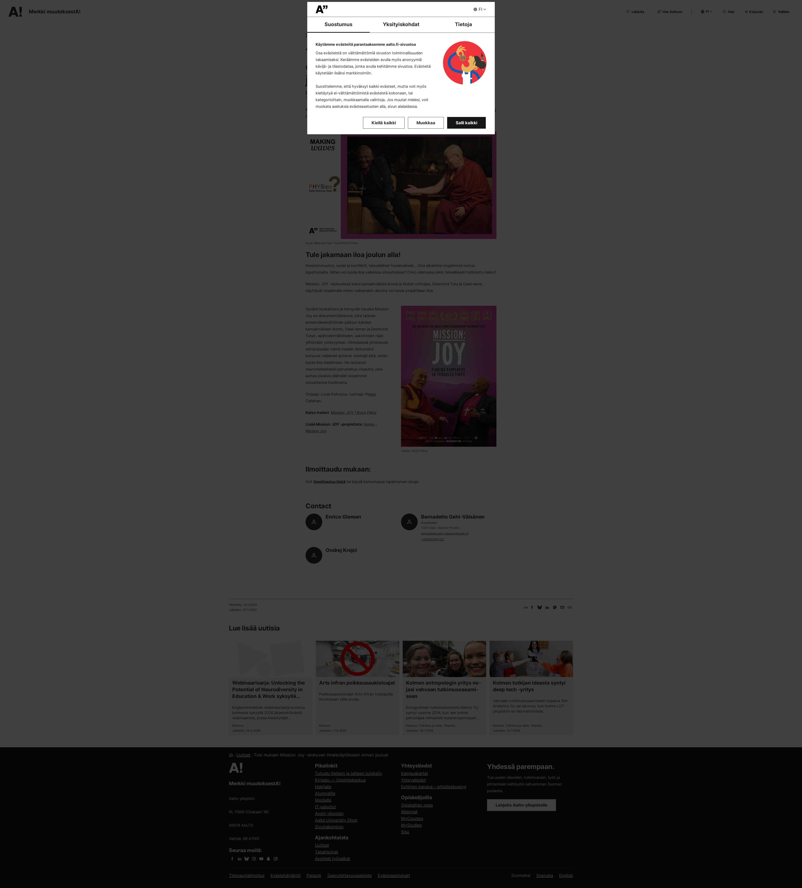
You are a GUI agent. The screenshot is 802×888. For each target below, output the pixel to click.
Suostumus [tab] (338, 24)
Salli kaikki (466, 122)
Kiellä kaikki (384, 122)
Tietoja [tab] (463, 24)
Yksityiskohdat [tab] (401, 24)
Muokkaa (425, 122)
